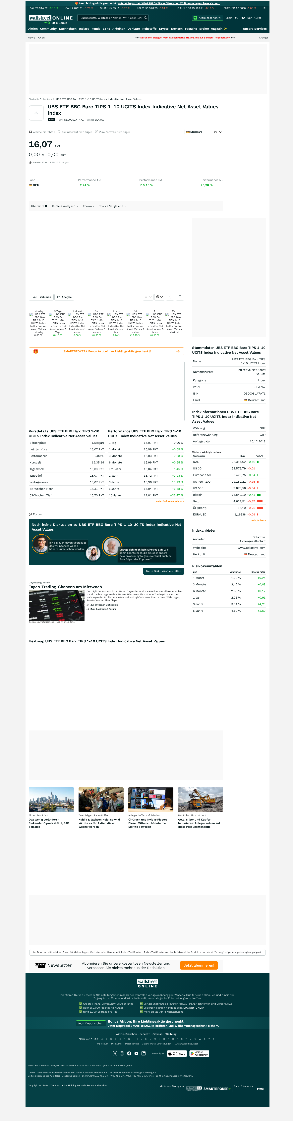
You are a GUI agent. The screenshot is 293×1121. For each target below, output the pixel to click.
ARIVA (122, 1065)
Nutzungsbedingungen (186, 1043)
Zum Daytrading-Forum (103, 609)
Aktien (33, 28)
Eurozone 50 (202, 475)
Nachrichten (68, 28)
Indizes (84, 28)
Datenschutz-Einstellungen (156, 1043)
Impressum (102, 1043)
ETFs (106, 28)
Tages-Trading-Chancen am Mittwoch (65, 586)
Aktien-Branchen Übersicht (132, 1034)
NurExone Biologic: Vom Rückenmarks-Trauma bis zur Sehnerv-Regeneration (158, 37)
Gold (196, 501)
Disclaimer (116, 1043)
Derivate (134, 28)
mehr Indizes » (258, 520)
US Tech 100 (201, 481)
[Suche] (145, 18)
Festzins (191, 28)
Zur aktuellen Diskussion (104, 605)
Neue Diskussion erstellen (163, 571)
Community (48, 28)
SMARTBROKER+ (193, 1007)
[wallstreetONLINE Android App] (199, 1055)
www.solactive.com (251, 548)
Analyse (67, 296)
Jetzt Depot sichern (91, 1023)
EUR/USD (199, 514)
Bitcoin (198, 495)
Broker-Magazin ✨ (213, 28)
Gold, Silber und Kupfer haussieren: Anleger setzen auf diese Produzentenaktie (199, 823)
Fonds (96, 28)
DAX (196, 462)
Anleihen (118, 28)
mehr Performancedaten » (170, 501)
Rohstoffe (149, 28)
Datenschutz (132, 1043)
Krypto (164, 28)
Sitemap (157, 1034)
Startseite (34, 99)
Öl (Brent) (199, 508)
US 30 (197, 468)
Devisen (177, 28)
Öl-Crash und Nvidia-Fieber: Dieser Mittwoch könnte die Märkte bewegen (147, 823)
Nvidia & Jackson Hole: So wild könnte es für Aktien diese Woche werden (99, 823)
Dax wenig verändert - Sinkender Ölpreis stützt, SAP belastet (49, 823)
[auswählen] (148, 297)
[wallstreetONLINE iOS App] (177, 1055)
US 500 (198, 488)
